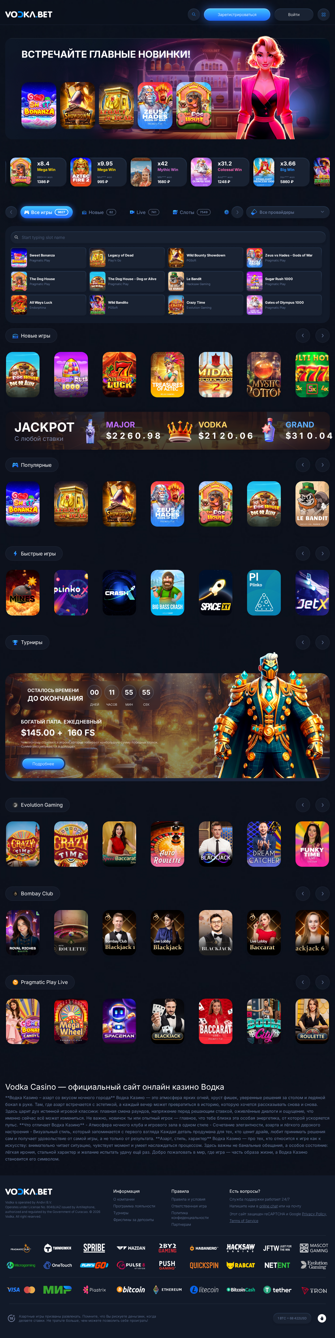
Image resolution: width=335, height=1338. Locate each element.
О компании (124, 1199)
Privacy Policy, (314, 1214)
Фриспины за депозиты (133, 1219)
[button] (11, 212)
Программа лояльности (134, 1206)
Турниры (121, 1213)
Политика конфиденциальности (190, 1215)
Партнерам (181, 1224)
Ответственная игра (189, 1206)
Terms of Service (244, 1220)
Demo (23, 401)
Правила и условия (188, 1199)
